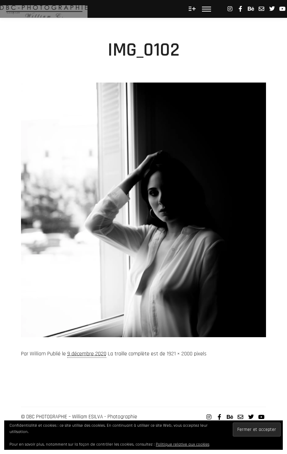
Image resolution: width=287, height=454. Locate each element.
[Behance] (250, 8)
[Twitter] (271, 8)
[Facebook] (240, 8)
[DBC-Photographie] (44, 9)
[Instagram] (229, 8)
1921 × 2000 (179, 353)
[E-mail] (261, 8)
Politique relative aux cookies (182, 444)
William (38, 353)
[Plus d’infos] (192, 8)
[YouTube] (282, 8)
